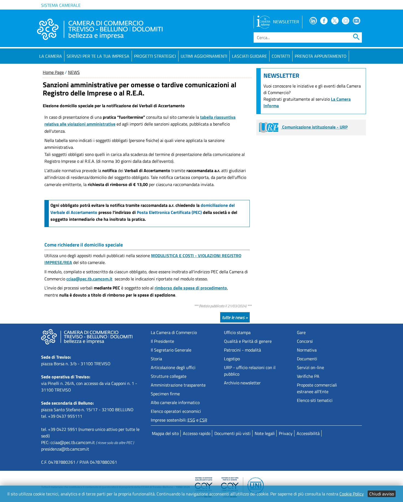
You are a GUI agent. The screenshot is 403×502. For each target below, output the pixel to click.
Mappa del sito (165, 433)
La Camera (50, 56)
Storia (156, 358)
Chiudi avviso (381, 494)
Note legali (265, 433)
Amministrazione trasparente (178, 385)
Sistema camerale (61, 5)
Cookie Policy (351, 494)
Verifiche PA (308, 376)
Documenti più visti (232, 433)
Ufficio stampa (237, 332)
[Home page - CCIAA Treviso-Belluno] (100, 29)
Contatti (281, 56)
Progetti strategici (155, 56)
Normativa (307, 350)
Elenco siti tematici (315, 400)
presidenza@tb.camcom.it (65, 449)
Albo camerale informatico (175, 402)
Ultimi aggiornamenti (204, 56)
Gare (301, 332)
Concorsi (305, 341)
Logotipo (232, 358)
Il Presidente (162, 341)
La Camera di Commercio (174, 332)
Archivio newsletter (242, 382)
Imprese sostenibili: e (179, 420)
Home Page (53, 72)
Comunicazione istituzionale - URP (314, 127)
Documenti (307, 358)
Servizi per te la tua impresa (98, 56)
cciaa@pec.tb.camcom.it (72, 442)
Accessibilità (308, 433)
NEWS (74, 72)
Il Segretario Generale (171, 350)
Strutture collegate (168, 376)
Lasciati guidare (249, 56)
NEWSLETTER (286, 21)
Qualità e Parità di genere (248, 341)
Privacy (286, 433)
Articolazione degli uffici (173, 367)
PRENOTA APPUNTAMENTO (321, 56)
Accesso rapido (196, 433)
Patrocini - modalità (242, 350)
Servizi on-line (310, 367)
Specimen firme (165, 393)
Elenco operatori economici (176, 411)
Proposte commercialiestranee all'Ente (317, 388)
